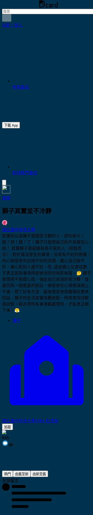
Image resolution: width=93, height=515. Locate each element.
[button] (12, 25)
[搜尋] (6, 18)
